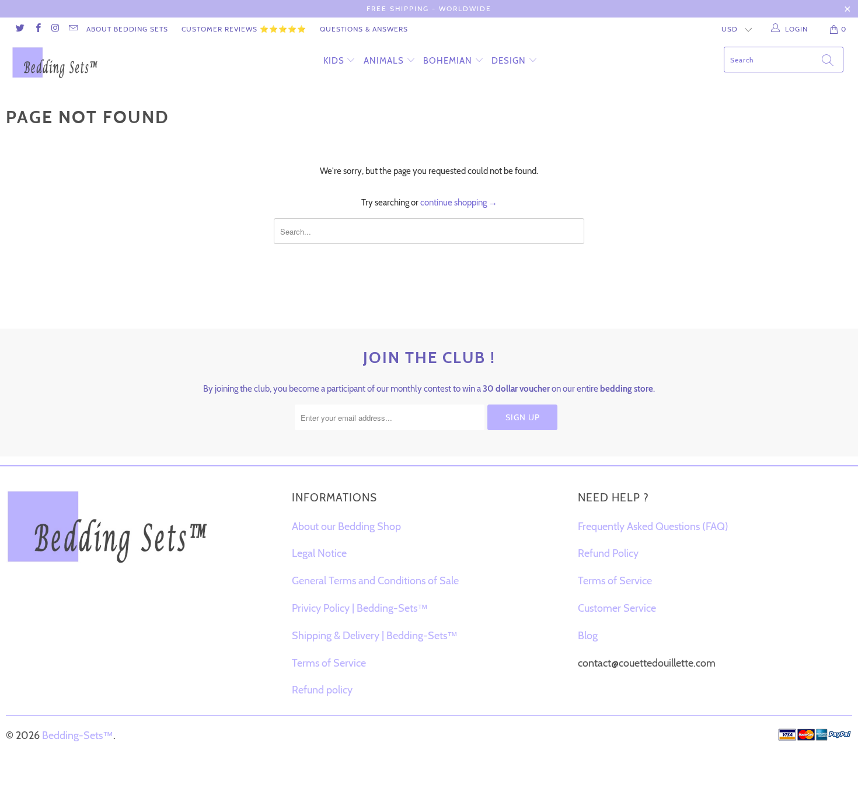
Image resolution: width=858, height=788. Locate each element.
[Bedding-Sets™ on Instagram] (55, 29)
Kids (333, 60)
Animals (384, 60)
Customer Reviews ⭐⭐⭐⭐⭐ (244, 29)
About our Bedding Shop (346, 526)
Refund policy (322, 690)
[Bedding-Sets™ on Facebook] (37, 29)
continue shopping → (458, 202)
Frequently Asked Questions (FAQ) (653, 526)
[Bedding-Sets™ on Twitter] (20, 29)
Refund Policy (608, 553)
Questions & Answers (364, 29)
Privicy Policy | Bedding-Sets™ (360, 608)
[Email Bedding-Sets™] (73, 29)
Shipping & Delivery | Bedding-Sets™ (375, 635)
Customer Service (617, 608)
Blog (588, 635)
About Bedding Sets (127, 29)
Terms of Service (329, 663)
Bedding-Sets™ (77, 735)
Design (508, 60)
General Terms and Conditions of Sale (375, 580)
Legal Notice (319, 553)
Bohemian (447, 60)
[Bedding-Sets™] (74, 62)
